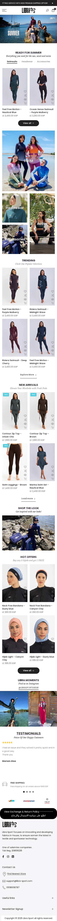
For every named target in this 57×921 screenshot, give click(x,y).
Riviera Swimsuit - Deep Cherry (14, 365)
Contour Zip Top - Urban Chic (11, 439)
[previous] (4, 712)
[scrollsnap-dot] (24, 795)
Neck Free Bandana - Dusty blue (13, 611)
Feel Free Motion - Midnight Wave (39, 365)
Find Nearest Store (16, 877)
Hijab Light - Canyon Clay (13, 662)
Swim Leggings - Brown (14, 488)
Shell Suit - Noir (38, 112)
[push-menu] (4, 10)
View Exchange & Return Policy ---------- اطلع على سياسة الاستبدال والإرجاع (28, 817)
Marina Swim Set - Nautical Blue (39, 490)
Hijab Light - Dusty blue (42, 660)
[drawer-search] (47, 10)
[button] (25, 95)
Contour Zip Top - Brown (39, 439)
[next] (53, 712)
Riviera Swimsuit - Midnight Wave (39, 314)
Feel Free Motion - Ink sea (13, 114)
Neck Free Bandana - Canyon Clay (41, 611)
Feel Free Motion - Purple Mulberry (11, 314)
